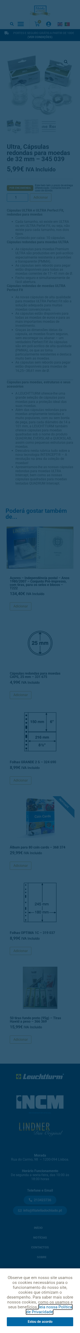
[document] (40, 666)
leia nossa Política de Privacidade (49, 1309)
